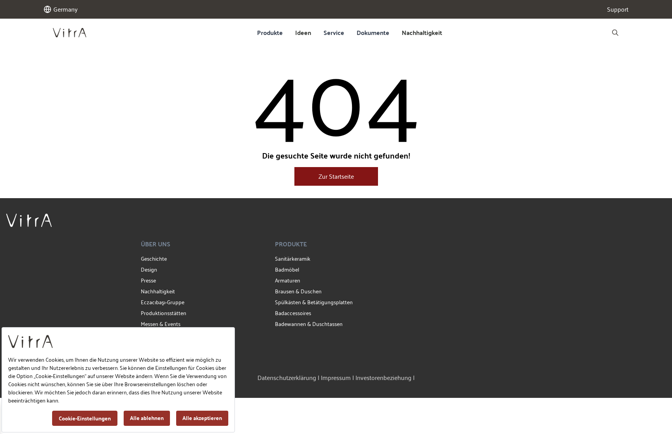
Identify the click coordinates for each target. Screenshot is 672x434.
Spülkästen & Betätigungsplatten (314, 302)
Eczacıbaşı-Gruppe (162, 302)
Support (617, 9)
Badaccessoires (293, 313)
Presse (148, 280)
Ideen (303, 32)
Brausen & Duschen (298, 291)
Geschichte (154, 258)
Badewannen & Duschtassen (309, 324)
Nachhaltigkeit (422, 32)
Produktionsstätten (163, 313)
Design (149, 269)
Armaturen (287, 280)
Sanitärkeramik (292, 258)
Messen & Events (160, 324)
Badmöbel (287, 269)
